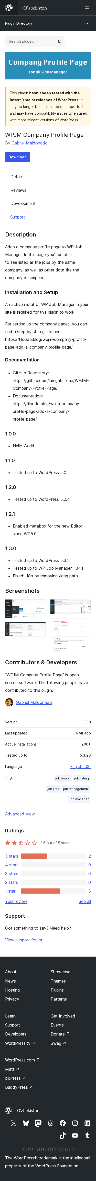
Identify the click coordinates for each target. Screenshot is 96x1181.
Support (17, 217)
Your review (16, 901)
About (10, 971)
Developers (15, 1034)
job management (76, 789)
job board (62, 778)
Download (17, 157)
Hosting (12, 990)
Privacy (12, 999)
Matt (12, 1069)
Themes (58, 981)
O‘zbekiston (28, 1110)
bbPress (15, 1078)
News (10, 981)
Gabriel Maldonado (30, 143)
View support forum (23, 939)
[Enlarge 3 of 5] (84, 606)
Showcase (60, 971)
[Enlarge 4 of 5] (84, 625)
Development (23, 203)
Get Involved (63, 1016)
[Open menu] (88, 7)
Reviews (18, 190)
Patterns (59, 999)
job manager (79, 799)
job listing (81, 778)
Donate (60, 1034)
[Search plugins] (59, 41)
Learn (10, 1016)
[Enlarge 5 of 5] (84, 643)
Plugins (57, 990)
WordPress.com (22, 1059)
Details (16, 176)
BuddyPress (19, 1087)
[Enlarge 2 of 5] (39, 629)
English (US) (80, 766)
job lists (53, 789)
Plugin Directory (18, 23)
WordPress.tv (20, 1043)
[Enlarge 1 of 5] (39, 606)
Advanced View (20, 813)
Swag (58, 1043)
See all (85, 901)
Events (57, 1025)
